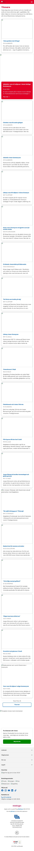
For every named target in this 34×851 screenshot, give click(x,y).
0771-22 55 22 (7, 797)
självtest (12, 811)
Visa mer (5, 96)
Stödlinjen (20, 809)
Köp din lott (17, 741)
